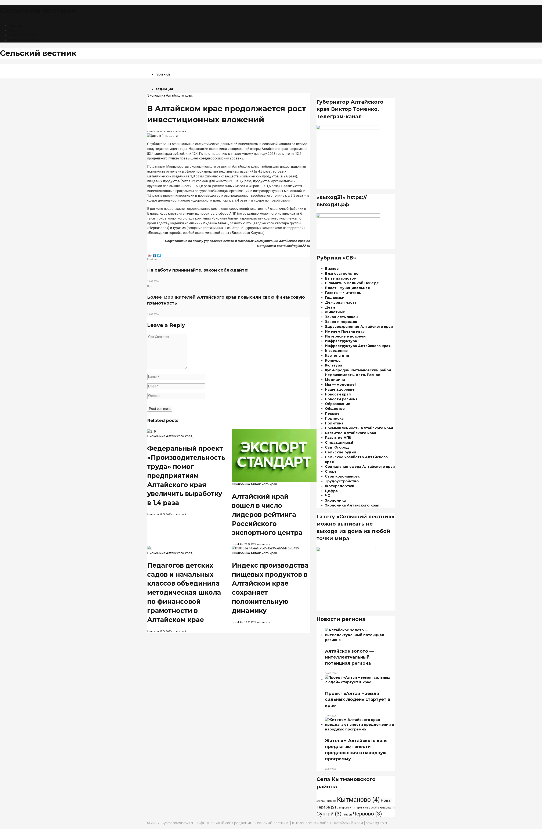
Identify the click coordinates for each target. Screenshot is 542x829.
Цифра (331, 491)
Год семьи (334, 298)
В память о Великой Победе (352, 283)
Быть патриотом (341, 278)
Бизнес (332, 269)
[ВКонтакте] (154, 254)
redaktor (155, 131)
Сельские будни (340, 452)
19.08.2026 (165, 514)
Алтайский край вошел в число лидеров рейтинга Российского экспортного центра (267, 515)
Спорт (331, 471)
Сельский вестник (38, 10)
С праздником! (339, 443)
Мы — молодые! (340, 385)
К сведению (336, 351)
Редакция (16, 30)
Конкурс (333, 360)
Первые (332, 414)
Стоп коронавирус (342, 476)
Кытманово (358, 799)
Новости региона (341, 399)
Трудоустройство (342, 481)
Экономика (335, 500)
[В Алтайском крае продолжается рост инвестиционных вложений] (162, 136)
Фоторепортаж (339, 486)
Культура (333, 365)
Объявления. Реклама (25, 35)
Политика (334, 423)
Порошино (362, 807)
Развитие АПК (338, 438)
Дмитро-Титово (326, 801)
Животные (335, 312)
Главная (14, 25)
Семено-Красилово (383, 807)
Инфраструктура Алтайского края (358, 346)
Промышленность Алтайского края (359, 428)
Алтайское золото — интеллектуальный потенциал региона (349, 657)
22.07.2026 (250, 544)
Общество (335, 409)
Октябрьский (346, 807)
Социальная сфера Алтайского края (360, 467)
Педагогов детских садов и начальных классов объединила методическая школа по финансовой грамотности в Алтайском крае (184, 592)
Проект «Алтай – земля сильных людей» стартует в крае (357, 699)
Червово (367, 814)
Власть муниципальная (347, 288)
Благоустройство (341, 274)
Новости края (338, 394)
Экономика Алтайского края (169, 95)
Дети (330, 307)
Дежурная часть (341, 303)
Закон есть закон (341, 317)
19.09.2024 (165, 131)
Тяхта (347, 814)
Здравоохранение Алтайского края (359, 327)
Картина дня (337, 356)
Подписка (334, 418)
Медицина (335, 380)
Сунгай (329, 814)
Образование (337, 404)
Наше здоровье (340, 389)
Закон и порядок (341, 322)
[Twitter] (159, 254)
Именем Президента (344, 331)
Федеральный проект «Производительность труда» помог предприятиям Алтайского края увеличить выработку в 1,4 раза (186, 476)
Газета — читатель (343, 293)
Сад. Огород (337, 447)
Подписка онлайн (22, 40)
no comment (178, 131)
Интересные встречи (345, 336)
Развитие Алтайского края (350, 433)
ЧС (327, 496)
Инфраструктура (341, 341)
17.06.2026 (165, 631)
